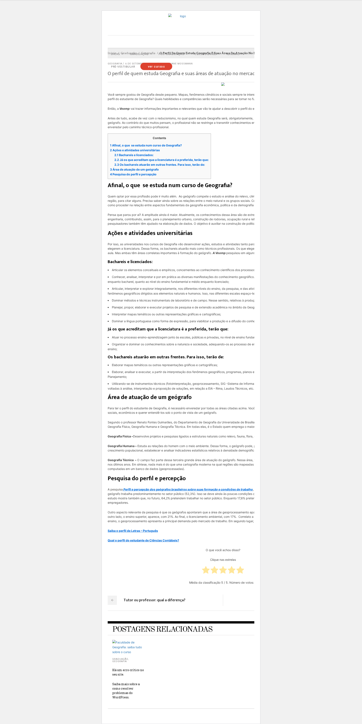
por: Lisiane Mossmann (176, 63)
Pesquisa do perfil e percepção (133, 174)
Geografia (119, 661)
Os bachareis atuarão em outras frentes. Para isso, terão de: (159, 164)
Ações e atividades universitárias (135, 150)
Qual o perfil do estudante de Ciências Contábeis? (143, 540)
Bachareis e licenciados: (134, 155)
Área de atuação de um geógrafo (134, 169)
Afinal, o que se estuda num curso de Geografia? (146, 145)
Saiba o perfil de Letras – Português (133, 530)
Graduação (120, 659)
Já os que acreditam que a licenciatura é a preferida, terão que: (161, 160)
